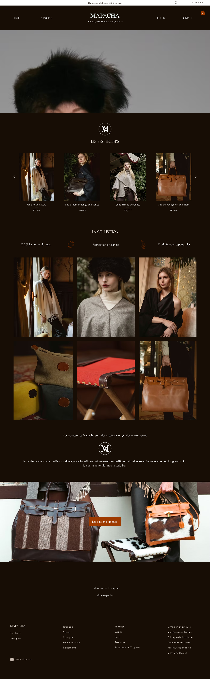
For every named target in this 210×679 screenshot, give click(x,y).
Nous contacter (71, 642)
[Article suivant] (196, 176)
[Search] (176, 2)
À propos (68, 637)
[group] (105, 184)
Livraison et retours (179, 626)
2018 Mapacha (24, 659)
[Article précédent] (14, 176)
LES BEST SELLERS (105, 141)
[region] (43, 297)
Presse (66, 632)
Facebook (15, 633)
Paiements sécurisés (179, 642)
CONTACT (187, 18)
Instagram (16, 638)
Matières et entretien (180, 632)
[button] (203, 12)
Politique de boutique (180, 637)
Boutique (68, 626)
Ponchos (120, 626)
